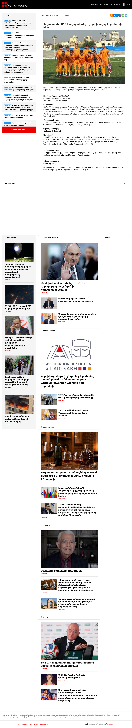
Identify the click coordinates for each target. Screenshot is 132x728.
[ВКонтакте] (114, 15)
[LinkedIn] (117, 15)
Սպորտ (66, 15)
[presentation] (124, 183)
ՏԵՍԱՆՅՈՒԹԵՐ (106, 4)
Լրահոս (9, 15)
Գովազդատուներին (42, 724)
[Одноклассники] (111, 15)
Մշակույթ (47, 525)
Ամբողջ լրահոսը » (19, 130)
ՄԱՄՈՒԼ (117, 4)
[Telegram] (126, 15)
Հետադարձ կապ (23, 724)
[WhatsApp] (123, 15)
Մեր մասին (32, 724)
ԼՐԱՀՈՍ (94, 4)
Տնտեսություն (48, 427)
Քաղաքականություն (50, 237)
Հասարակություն (49, 330)
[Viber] (120, 15)
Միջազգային (11, 237)
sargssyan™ (110, 724)
